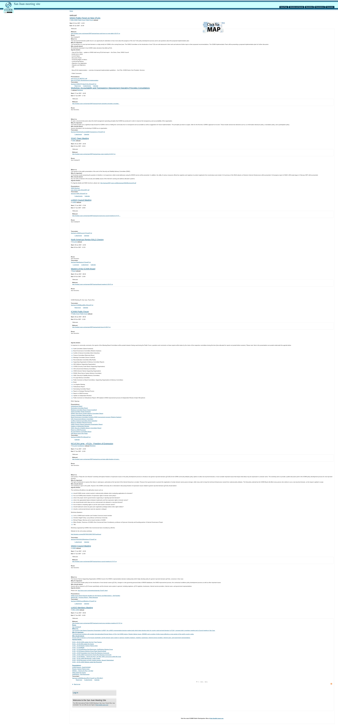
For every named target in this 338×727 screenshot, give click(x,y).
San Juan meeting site (27, 4)
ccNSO (74, 202)
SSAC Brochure (75, 188)
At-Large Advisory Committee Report (81, 431)
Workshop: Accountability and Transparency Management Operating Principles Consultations (110, 88)
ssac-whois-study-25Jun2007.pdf (80, 190)
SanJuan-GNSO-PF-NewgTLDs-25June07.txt (83, 84)
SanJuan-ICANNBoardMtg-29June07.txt (82, 305)
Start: (71, 23)
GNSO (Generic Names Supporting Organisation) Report (87, 424)
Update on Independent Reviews (80, 426)
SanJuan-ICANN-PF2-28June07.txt (80, 437)
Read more (78, 86)
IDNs (72, 20)
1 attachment (78, 134)
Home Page (283, 7)
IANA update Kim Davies (79, 672)
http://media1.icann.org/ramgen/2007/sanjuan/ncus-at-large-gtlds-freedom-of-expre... (96, 459)
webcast (95, 20)
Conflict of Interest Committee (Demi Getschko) (84, 420)
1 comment (76, 264)
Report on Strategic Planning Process (81, 422)
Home (71, 11)
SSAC (74, 140)
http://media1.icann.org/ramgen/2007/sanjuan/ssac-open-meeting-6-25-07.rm (93, 154)
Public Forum (81, 20)
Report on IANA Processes (78, 430)
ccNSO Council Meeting (81, 200)
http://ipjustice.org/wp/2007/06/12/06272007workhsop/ (86, 534)
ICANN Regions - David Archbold (81, 667)
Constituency (81, 445)
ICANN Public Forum (80, 311)
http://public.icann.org (216, 718)
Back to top (77, 684)
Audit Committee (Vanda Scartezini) (81, 411)
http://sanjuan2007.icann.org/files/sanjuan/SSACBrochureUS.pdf (118, 183)
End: (71, 25)
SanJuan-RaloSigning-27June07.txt (81, 262)
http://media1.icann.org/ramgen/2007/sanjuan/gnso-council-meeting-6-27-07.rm (94, 561)
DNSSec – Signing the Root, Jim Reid (82, 670)
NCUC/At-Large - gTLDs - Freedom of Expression (92, 443)
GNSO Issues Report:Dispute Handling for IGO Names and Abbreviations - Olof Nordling (95, 595)
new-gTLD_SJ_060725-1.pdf (79, 78)
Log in (75, 693)
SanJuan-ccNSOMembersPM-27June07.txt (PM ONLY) (87, 678)
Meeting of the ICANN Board (83, 269)
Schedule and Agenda (296, 7)
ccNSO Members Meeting (82, 608)
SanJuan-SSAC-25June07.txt (79, 193)
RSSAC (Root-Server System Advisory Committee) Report (87, 413)
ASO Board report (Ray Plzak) (79, 433)
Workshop (80, 90)
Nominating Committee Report (79, 408)
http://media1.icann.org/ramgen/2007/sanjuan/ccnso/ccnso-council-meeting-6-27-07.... (96, 215)
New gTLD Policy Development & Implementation (84, 80)
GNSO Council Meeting (81, 546)
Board (74, 271)
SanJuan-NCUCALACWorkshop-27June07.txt (83, 539)
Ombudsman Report (76, 406)
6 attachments (88, 680)
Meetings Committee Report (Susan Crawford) (84, 410)
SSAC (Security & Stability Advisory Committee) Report (86, 428)
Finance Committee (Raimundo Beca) (81, 415)
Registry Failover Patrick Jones (81, 669)
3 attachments (87, 86)
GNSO (76, 20)
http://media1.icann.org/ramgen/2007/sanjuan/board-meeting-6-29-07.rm (92, 284)
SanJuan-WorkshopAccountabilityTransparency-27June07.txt (88, 132)
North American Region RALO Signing (87, 239)
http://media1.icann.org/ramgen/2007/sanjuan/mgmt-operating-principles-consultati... (95, 103)
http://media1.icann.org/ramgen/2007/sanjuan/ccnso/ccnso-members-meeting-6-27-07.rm (97, 623)
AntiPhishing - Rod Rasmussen (81, 674)
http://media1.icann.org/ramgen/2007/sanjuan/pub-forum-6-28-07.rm (91, 327)
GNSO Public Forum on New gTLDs (85, 18)
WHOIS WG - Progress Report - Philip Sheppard (84, 597)
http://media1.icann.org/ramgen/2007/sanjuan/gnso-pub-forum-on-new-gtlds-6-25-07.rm (95, 33)
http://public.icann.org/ (102, 705)
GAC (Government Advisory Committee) (82, 419)
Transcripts (329, 7)
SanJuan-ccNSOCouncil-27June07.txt (81, 233)
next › (202, 681)
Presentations (319, 7)
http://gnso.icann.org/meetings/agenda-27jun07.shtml (93, 590)
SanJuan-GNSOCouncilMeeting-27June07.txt (83, 601)
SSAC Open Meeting (80, 138)
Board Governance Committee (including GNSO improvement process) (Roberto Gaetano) (96, 417)
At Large (74, 241)
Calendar (95, 86)
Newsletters (309, 7)
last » (206, 681)
